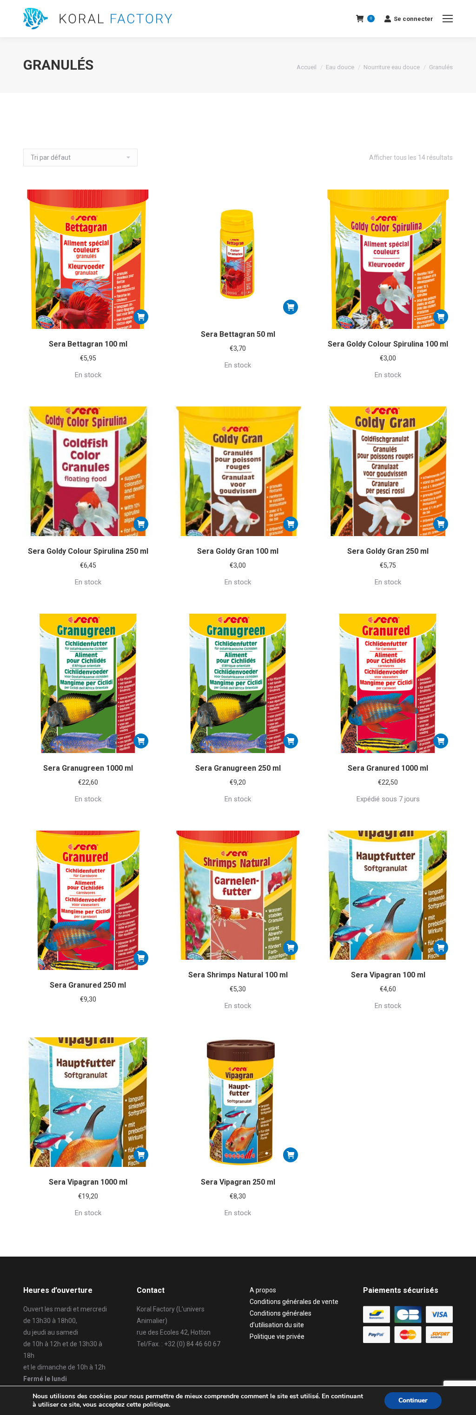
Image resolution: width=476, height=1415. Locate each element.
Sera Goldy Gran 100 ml (237, 551)
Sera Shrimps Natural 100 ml (238, 974)
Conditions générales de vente (294, 1301)
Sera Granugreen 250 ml (238, 768)
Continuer (413, 1400)
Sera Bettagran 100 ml (88, 344)
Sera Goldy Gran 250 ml (388, 551)
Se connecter (413, 18)
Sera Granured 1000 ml (388, 768)
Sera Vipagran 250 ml (238, 1182)
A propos (263, 1290)
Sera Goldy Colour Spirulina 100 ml (388, 344)
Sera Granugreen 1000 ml (88, 768)
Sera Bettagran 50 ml (238, 334)
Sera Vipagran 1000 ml (88, 1182)
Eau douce (340, 67)
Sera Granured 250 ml (88, 985)
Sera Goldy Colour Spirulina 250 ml (88, 551)
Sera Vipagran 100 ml (388, 974)
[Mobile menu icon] (448, 18)
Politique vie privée (277, 1336)
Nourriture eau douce (392, 67)
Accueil (307, 67)
